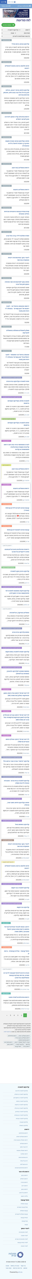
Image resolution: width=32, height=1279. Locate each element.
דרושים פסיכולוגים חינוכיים (21, 1168)
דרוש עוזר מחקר (24, 1147)
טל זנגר (27, 965)
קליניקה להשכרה (20, 1044)
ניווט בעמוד (5, 6)
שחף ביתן (27, 415)
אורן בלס (27, 644)
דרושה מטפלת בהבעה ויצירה (21, 1140)
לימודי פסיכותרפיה (23, 1232)
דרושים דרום (25, 1186)
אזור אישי (11, 2)
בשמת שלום (26, 943)
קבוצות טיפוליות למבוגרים (21, 1214)
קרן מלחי (27, 663)
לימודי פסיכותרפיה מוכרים (21, 1239)
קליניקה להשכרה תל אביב (21, 1091)
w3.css (20, 1272)
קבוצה (26, 1224)
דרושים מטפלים (24, 1143)
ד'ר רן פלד (26, 836)
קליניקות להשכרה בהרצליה (21, 1108)
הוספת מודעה (7, 25)
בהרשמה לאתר (7, 1031)
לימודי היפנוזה (24, 1246)
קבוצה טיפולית (24, 1204)
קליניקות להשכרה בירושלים (21, 1094)
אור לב (27, 522)
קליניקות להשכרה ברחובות (21, 1104)
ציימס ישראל (26, 707)
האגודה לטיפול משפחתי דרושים (22, 1042)
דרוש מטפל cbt (24, 1164)
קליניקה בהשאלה (23, 1125)
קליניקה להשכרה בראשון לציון (21, 1097)
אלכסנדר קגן (26, 480)
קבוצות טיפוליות (24, 1210)
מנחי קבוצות (25, 1221)
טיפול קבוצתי (18, 1046)
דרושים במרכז (26, 1046)
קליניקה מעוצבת (24, 1122)
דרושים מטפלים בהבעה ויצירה (22, 1038)
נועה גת (27, 816)
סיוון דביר (27, 899)
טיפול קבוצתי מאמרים (22, 1207)
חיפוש (3, 2)
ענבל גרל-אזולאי (25, 1009)
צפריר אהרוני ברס (25, 989)
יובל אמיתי (26, 563)
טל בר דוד (26, 393)
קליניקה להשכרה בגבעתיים (21, 1115)
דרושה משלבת (24, 1154)
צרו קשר (23, 1266)
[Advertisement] (16, 1065)
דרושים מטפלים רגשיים (24, 1036)
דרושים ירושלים (24, 1179)
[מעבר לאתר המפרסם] (16, 13)
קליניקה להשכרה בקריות (22, 1118)
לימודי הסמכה (24, 1235)
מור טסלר (27, 773)
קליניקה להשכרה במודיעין (21, 1111)
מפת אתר (8, 1268)
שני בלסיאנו (26, 605)
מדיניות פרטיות (17, 1268)
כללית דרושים (24, 1196)
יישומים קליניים (25, 858)
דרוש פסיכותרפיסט (23, 1157)
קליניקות (28, 1044)
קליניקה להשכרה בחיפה (22, 1101)
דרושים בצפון (10, 1044)
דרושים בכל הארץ (23, 1192)
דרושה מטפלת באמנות (22, 1150)
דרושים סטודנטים (8, 1042)
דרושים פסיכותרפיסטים (24, 1040)
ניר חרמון (27, 583)
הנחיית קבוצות (24, 1217)
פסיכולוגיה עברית (23, 6)
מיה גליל (27, 624)
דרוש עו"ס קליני (24, 1161)
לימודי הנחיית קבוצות (23, 1242)
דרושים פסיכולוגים (12, 1036)
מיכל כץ (27, 461)
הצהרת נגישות (15, 1266)
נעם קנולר (26, 685)
